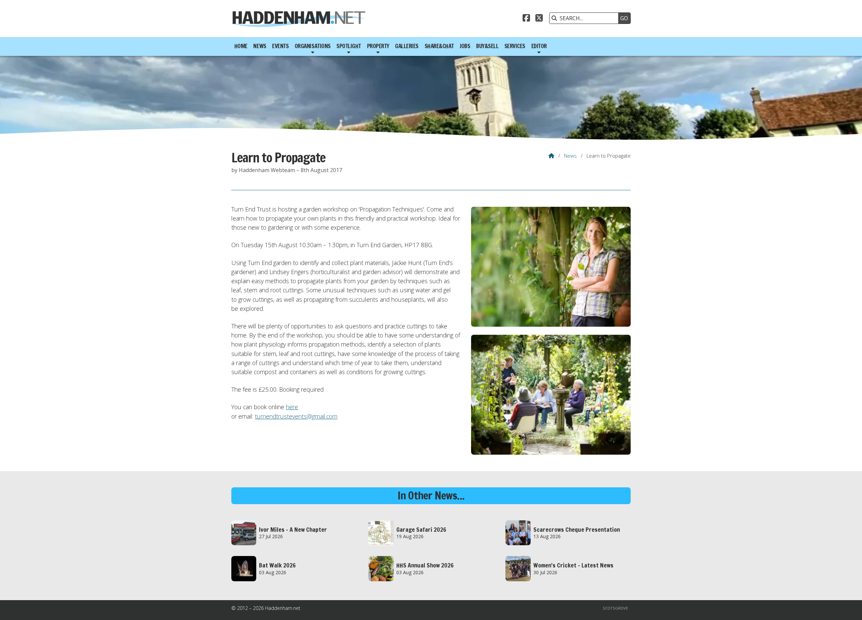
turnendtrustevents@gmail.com (296, 416)
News (570, 155)
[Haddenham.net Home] (298, 18)
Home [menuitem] (240, 46)
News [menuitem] (259, 46)
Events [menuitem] (280, 46)
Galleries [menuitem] (407, 46)
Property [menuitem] (378, 46)
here (292, 407)
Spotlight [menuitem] (348, 46)
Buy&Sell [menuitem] (487, 46)
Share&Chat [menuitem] (439, 46)
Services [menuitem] (514, 46)
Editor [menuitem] (539, 46)
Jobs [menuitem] (465, 46)
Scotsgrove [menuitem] (615, 608)
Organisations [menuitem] (313, 46)
